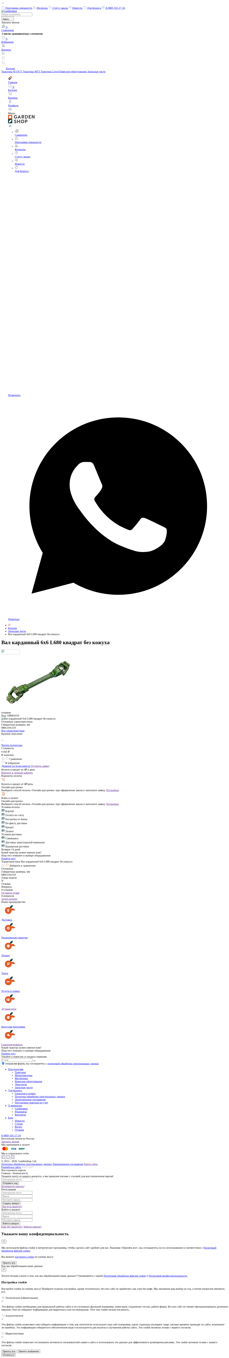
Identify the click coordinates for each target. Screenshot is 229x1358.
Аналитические (14, 1315)
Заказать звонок (10, 1141)
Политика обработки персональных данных (40, 1096)
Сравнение (7, 29)
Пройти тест (8, 858)
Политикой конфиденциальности (168, 1275)
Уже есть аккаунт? (11, 1206)
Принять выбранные (29, 1351)
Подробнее (112, 790)
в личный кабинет (17, 772)
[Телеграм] (3, 1158)
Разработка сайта (11, 1167)
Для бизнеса (94, 8)
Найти (6, 19)
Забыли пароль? (32, 1226)
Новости (77, 8)
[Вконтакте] (13, 1158)
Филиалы (42, 8)
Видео (18, 1126)
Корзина (6, 49)
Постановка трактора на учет (31, 1102)
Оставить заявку (40, 766)
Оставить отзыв (10, 892)
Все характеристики (12, 730)
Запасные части (96, 71)
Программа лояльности (19, 8)
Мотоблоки (21, 1078)
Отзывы (19, 1129)
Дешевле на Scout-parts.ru (16, 766)
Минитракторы (23, 1075)
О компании (15, 1105)
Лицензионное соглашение (30, 1099)
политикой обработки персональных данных (73, 1063)
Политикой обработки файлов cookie (125, 1275)
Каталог (10, 68)
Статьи (19, 1123)
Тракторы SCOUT (12, 71)
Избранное (7, 40)
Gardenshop (21, 1108)
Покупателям (15, 1069)
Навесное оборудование (73, 71)
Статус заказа (60, 8)
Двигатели (21, 1084)
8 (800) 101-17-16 (115, 8)
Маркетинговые (14, 1333)
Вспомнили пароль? (12, 1186)
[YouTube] (8, 1158)
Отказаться (8, 1355)
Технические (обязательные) (21, 1297)
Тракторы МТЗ (32, 71)
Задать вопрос (9, 898)
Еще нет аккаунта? (12, 1226)
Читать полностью (11, 745)
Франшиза (21, 1111)
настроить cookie (24, 1256)
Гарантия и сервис (25, 1093)
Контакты (20, 1114)
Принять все (9, 1263)
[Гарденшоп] (9, 625)
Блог (10, 1117)
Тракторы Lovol (50, 71)
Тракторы (20, 1072)
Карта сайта (91, 1164)
